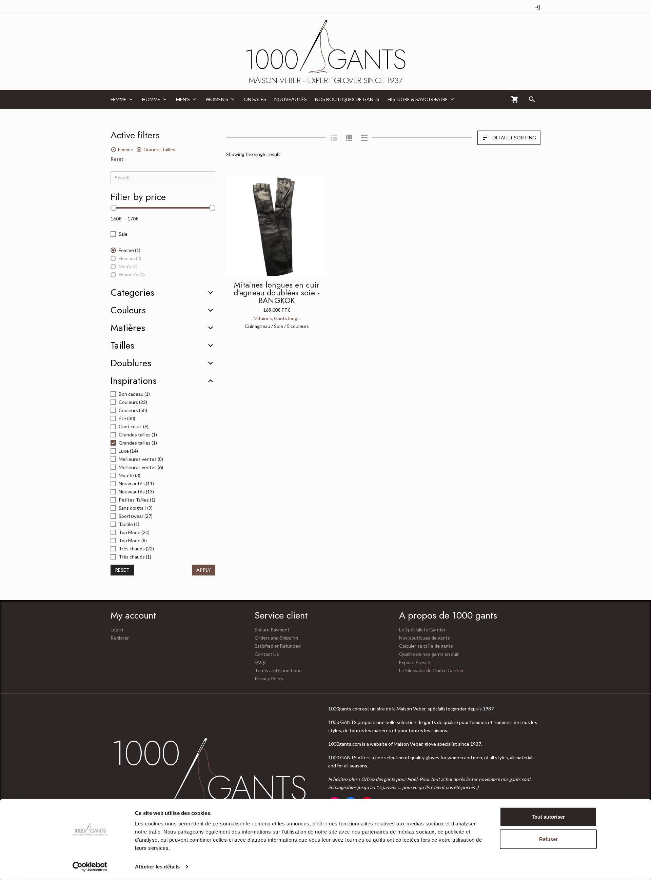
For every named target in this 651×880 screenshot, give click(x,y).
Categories (132, 292)
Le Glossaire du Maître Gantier (431, 670)
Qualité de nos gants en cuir (429, 654)
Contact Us (267, 654)
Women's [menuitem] (216, 99)
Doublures (131, 363)
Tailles (122, 345)
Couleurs (128, 310)
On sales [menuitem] (255, 99)
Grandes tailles (159, 149)
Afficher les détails (157, 866)
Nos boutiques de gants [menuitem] (347, 99)
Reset (117, 159)
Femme (125, 149)
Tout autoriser (548, 817)
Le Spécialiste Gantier (422, 629)
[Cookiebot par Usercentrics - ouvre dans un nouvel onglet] (90, 867)
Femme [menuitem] (118, 99)
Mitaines (263, 318)
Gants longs (287, 318)
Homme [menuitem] (151, 99)
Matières (128, 328)
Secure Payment (272, 629)
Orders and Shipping (276, 638)
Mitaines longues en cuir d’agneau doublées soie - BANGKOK (277, 292)
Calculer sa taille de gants (426, 646)
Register (120, 638)
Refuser (548, 839)
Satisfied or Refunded (278, 646)
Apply (203, 570)
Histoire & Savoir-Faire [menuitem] (418, 99)
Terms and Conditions (278, 670)
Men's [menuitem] (183, 99)
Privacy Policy (269, 678)
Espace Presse (414, 662)
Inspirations (134, 381)
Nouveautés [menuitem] (290, 99)
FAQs (261, 662)
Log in (117, 629)
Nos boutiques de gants (424, 638)
